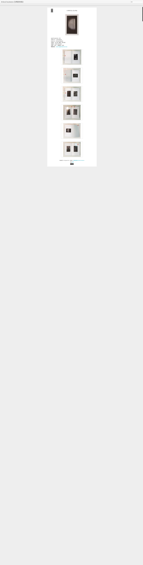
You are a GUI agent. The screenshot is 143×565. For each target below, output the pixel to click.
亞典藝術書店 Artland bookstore (78, 160)
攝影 (73, 162)
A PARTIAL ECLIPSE (72, 10)
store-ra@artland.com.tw (61, 46)
